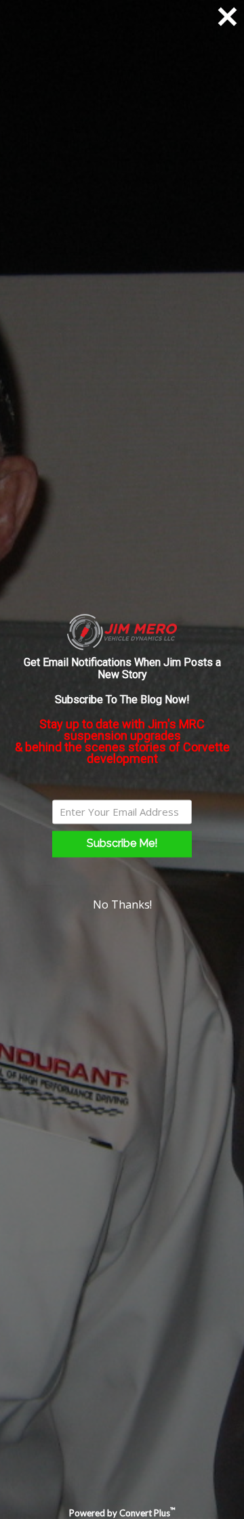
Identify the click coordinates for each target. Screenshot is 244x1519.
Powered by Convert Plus (122, 1512)
